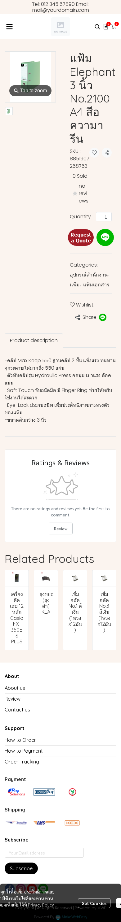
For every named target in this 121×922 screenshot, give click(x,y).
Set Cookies (94, 903)
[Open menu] (9, 26)
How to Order (20, 740)
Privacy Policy (41, 904)
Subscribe (21, 868)
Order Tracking (22, 762)
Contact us (17, 710)
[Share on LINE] (102, 317)
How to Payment (24, 751)
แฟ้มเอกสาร (96, 284)
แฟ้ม (75, 284)
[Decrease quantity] (97, 216)
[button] (97, 26)
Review (60, 528)
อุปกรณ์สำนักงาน (89, 274)
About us (15, 688)
